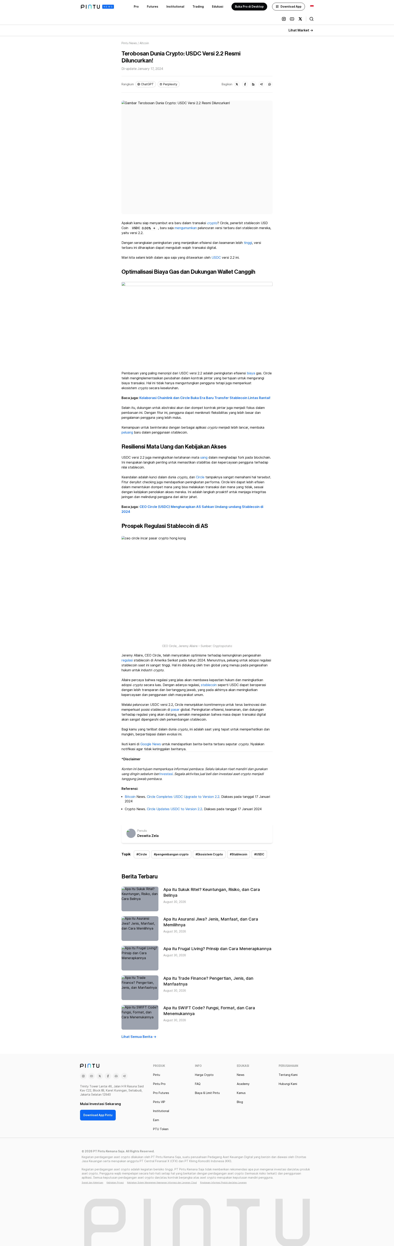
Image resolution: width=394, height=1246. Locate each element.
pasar (175, 710)
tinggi (248, 243)
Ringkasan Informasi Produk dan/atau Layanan (223, 1182)
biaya (251, 373)
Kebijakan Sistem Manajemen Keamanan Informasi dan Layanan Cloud (162, 1182)
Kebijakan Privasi (115, 1182)
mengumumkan (186, 228)
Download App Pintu (97, 1115)
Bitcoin (130, 797)
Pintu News (129, 43)
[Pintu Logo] (97, 7)
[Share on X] (237, 84)
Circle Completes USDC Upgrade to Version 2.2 (183, 797)
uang (203, 457)
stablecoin (209, 685)
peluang (127, 432)
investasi (166, 774)
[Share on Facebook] (245, 84)
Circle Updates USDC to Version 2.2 (174, 809)
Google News (150, 744)
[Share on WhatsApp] (270, 84)
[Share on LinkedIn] (253, 84)
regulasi (127, 660)
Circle (200, 477)
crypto (212, 223)
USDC (216, 258)
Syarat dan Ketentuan (92, 1182)
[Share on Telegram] (261, 84)
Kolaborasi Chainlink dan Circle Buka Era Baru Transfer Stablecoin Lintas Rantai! (204, 398)
